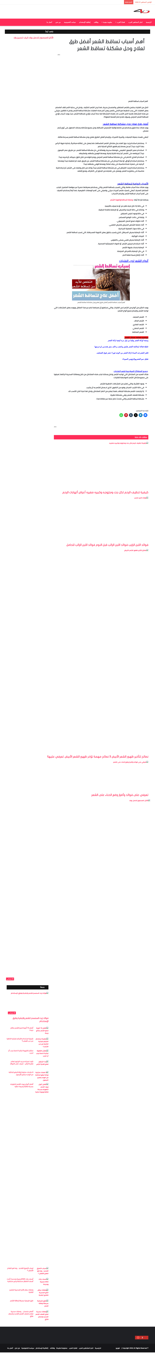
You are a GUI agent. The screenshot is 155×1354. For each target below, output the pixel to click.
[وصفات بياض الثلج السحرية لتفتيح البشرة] (41, 1293)
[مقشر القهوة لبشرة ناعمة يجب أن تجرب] (41, 1054)
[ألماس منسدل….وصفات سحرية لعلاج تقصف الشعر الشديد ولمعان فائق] (41, 1315)
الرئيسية (148, 22)
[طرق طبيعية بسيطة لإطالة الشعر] (41, 1304)
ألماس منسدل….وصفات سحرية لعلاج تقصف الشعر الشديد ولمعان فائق (20, 1314)
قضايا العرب (121, 22)
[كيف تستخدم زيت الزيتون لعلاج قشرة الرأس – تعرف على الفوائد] (41, 1064)
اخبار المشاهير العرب (135, 22)
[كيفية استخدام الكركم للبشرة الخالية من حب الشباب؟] (41, 1043)
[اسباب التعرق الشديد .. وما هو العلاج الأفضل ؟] (41, 1271)
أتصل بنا (49, 22)
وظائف (96, 22)
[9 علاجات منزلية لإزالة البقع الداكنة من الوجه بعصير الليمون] (41, 1076)
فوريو (118, 1348)
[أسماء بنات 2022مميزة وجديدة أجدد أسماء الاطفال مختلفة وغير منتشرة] (41, 1282)
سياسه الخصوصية (70, 22)
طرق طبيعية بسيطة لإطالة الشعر (21, 1301)
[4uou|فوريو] (143, 11)
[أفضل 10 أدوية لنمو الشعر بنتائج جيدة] (41, 1031)
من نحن (58, 22)
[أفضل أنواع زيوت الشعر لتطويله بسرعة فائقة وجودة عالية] (41, 1174)
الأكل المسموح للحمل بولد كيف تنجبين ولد (33, 38)
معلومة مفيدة (107, 22)
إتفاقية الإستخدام (84, 22)
